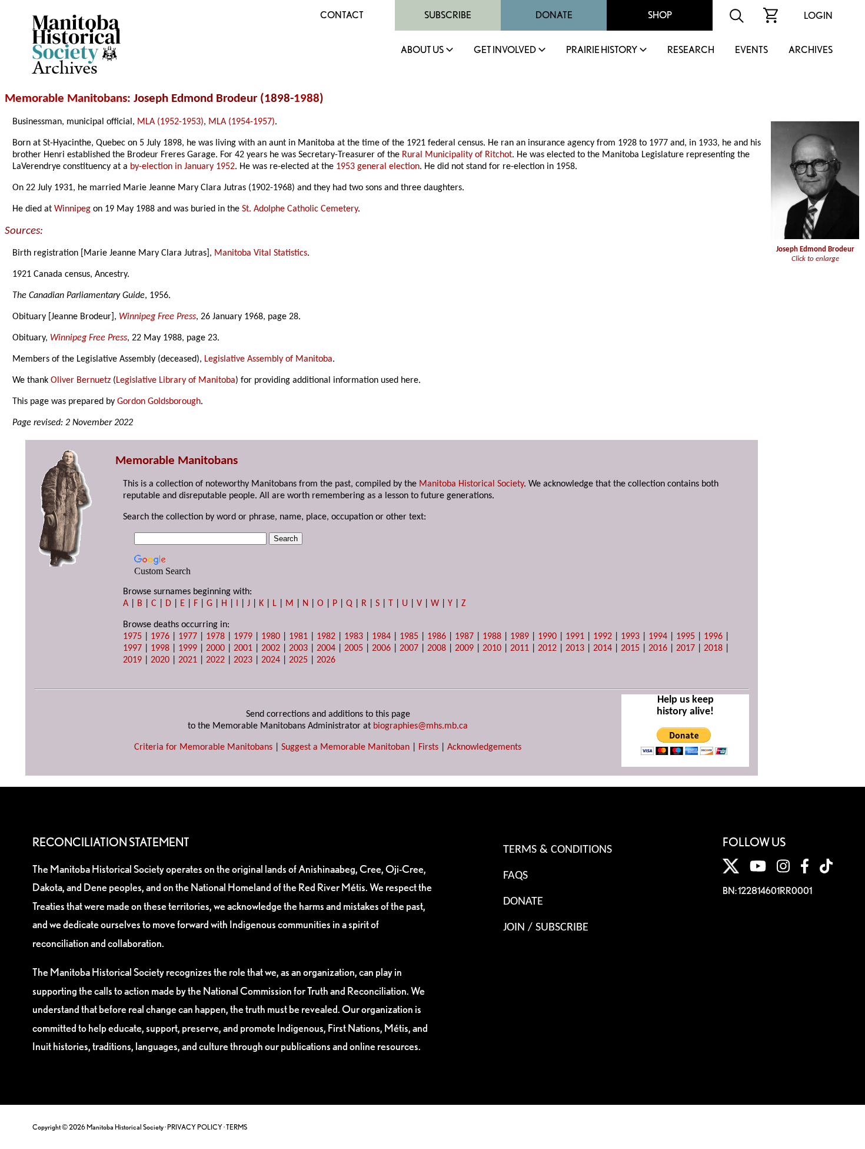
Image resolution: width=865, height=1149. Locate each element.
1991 (574, 636)
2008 (436, 648)
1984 (381, 636)
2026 (326, 660)
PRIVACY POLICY (194, 1126)
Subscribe (447, 15)
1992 (602, 636)
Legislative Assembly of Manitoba (268, 359)
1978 (215, 636)
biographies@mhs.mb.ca (420, 726)
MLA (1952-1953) (170, 122)
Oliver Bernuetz (81, 380)
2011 (519, 648)
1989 (519, 636)
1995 (685, 636)
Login (818, 15)
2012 (547, 648)
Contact (342, 15)
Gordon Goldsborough (159, 401)
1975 (132, 636)
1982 (326, 636)
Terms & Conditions (557, 850)
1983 (353, 636)
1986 (436, 636)
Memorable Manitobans (66, 98)
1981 (298, 636)
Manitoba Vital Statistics (260, 253)
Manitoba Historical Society (471, 484)
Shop (660, 15)
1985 (409, 636)
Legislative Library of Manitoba (175, 380)
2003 (298, 648)
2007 (409, 648)
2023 (243, 660)
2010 (492, 648)
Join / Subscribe (545, 927)
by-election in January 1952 (182, 166)
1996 (713, 636)
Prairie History (601, 50)
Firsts (428, 747)
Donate (554, 15)
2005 (353, 648)
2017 (685, 648)
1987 (464, 636)
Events (751, 50)
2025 (298, 660)
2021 (187, 660)
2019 (132, 660)
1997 (132, 648)
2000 (215, 648)
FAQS (515, 876)
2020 (160, 660)
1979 (243, 636)
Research (690, 50)
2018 (713, 648)
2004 (326, 648)
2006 (381, 648)
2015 (630, 648)
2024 (270, 660)
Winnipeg (72, 209)
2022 (215, 660)
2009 (464, 648)
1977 (187, 636)
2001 (243, 648)
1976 (160, 636)
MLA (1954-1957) (241, 122)
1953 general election (378, 166)
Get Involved (505, 50)
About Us (422, 50)
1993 (630, 636)
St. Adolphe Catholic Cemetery (300, 209)
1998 (160, 648)
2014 (602, 648)
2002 (270, 648)
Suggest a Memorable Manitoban (345, 747)
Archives (811, 50)
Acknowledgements (484, 747)
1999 (187, 648)
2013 (574, 648)
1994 (657, 636)
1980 (270, 636)
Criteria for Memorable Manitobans (203, 747)
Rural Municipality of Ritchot (457, 155)
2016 (657, 648)
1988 (307, 98)
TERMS (236, 1126)
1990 (547, 636)
